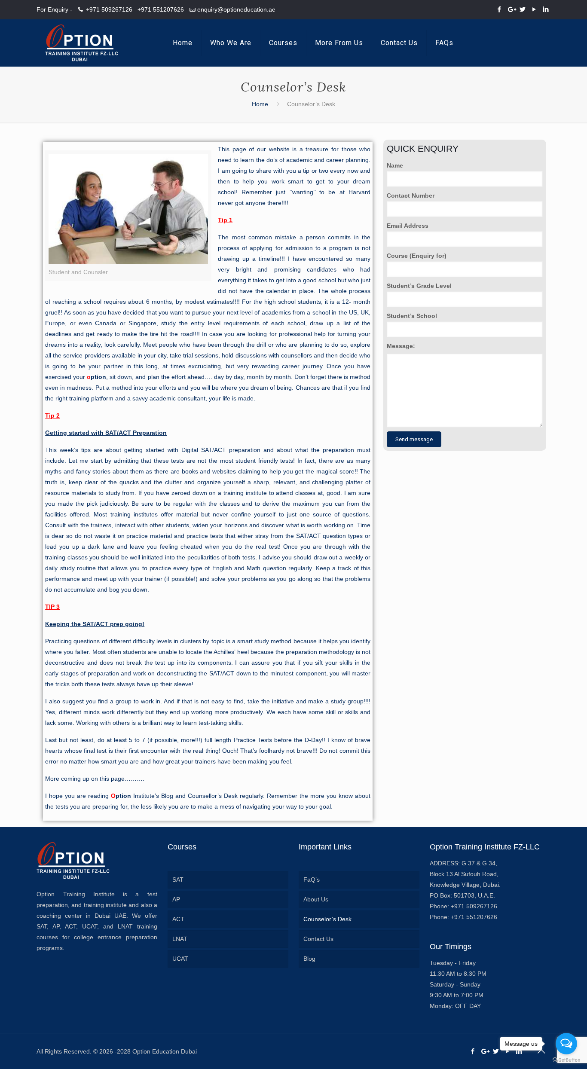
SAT (177, 879)
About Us (315, 899)
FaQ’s (311, 879)
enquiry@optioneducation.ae (236, 9)
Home (260, 104)
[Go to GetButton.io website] (566, 1060)
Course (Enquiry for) (416, 255)
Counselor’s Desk (327, 919)
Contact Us (318, 938)
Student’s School (412, 315)
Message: (401, 345)
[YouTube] (534, 9)
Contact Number (410, 195)
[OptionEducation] (81, 43)
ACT (178, 919)
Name (395, 165)
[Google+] (511, 9)
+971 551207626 (161, 9)
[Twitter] (522, 9)
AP (176, 899)
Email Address (407, 225)
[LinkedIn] (545, 9)
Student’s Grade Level (419, 285)
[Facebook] (499, 9)
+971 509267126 (109, 9)
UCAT (180, 958)
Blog (309, 958)
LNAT (179, 938)
